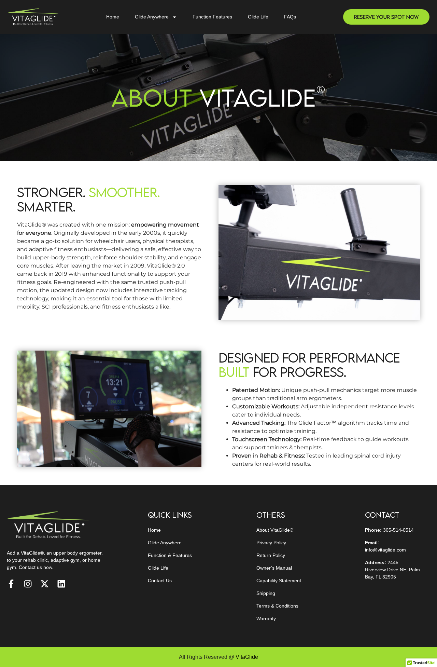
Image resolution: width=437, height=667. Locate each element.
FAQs (290, 16)
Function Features (212, 16)
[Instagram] (28, 584)
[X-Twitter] (44, 584)
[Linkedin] (61, 584)
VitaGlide (247, 657)
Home (112, 16)
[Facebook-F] (11, 584)
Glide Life (258, 16)
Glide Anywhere (152, 16)
